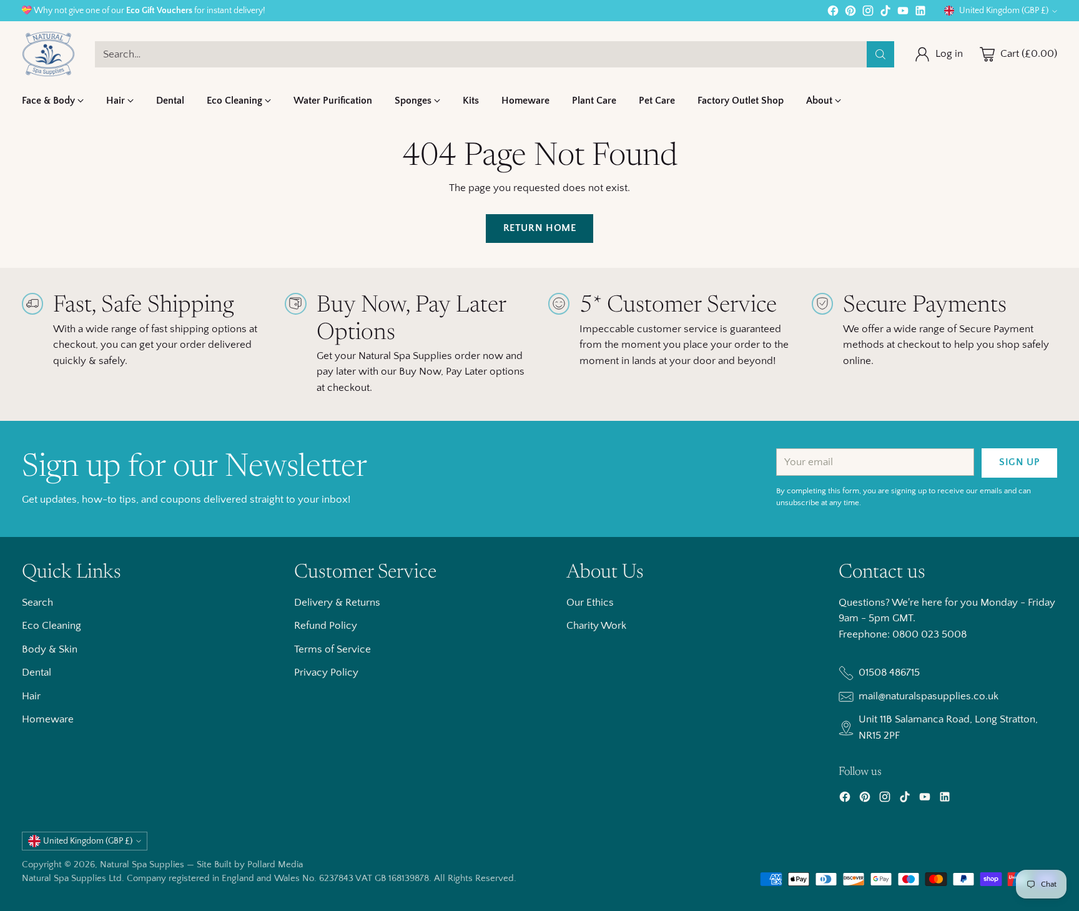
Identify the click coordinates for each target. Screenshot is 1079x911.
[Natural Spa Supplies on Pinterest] (850, 13)
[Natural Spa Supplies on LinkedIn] (920, 13)
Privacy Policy (326, 672)
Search (37, 602)
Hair (31, 696)
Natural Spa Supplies (142, 864)
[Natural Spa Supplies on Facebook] (833, 13)
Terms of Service (332, 649)
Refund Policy (325, 625)
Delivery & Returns (337, 602)
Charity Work (596, 625)
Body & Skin (49, 649)
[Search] (880, 54)
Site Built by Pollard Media (250, 864)
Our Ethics (590, 602)
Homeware (48, 719)
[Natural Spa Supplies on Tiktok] (885, 13)
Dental (36, 672)
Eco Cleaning (51, 625)
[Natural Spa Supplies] (48, 54)
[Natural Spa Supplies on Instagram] (868, 13)
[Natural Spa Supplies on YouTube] (903, 13)
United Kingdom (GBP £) (1003, 11)
